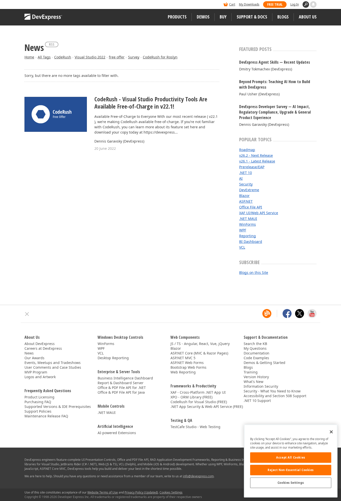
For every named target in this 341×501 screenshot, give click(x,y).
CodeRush (62, 57)
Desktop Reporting (113, 357)
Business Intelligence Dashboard (125, 378)
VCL (242, 247)
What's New (253, 381)
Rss (51, 44)
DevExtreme (249, 189)
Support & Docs (252, 17)
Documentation (256, 353)
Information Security (261, 386)
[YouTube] (312, 313)
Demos (203, 17)
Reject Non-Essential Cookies (291, 470)
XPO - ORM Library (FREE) (191, 397)
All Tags (44, 57)
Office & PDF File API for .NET (122, 387)
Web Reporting (183, 372)
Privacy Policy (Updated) (141, 492)
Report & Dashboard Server (121, 382)
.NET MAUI (248, 218)
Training (251, 372)
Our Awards (34, 357)
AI (241, 178)
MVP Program (35, 372)
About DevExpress (39, 343)
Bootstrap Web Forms (188, 367)
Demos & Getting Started (264, 362)
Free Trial (275, 4)
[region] (291, 461)
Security (246, 184)
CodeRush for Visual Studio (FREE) (198, 401)
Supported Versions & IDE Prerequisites (57, 406)
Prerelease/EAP (251, 167)
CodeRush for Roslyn (160, 57)
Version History (256, 376)
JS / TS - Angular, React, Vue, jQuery (200, 343)
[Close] (331, 431)
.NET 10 (245, 172)
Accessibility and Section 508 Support (275, 395)
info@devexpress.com (198, 476)
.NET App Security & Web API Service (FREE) (206, 406)
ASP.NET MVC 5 (182, 357)
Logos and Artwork (40, 376)
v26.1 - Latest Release (257, 161)
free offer (117, 57)
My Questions (255, 348)
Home (29, 57)
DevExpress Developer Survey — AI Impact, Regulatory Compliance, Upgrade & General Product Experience (275, 112)
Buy (223, 17)
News (29, 353)
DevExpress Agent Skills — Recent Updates (274, 62)
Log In (294, 4)
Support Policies (37, 411)
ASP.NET (246, 201)
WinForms (247, 224)
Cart (232, 4)
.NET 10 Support (257, 400)
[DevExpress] (39, 4)
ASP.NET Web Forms (187, 362)
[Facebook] (287, 313)
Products (177, 17)
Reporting (247, 235)
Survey (133, 57)
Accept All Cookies (290, 457)
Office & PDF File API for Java (121, 392)
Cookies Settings (291, 483)
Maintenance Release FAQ (46, 416)
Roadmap (247, 149)
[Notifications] (313, 4)
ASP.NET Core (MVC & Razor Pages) (199, 353)
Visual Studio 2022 (90, 57)
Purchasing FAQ (37, 401)
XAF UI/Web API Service (258, 212)
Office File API (250, 207)
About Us (308, 17)
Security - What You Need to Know (272, 391)
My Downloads (249, 4)
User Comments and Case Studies (52, 367)
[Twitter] (299, 313)
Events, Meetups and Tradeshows (52, 362)
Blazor (244, 195)
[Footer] (27, 314)
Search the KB (255, 343)
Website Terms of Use (102, 492)
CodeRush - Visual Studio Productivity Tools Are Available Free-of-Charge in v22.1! (150, 103)
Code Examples (256, 357)
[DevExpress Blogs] (266, 313)
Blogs (283, 17)
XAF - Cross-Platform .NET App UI (198, 392)
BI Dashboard (250, 241)
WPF (242, 230)
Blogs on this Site (253, 272)
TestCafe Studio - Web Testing (195, 426)
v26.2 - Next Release (256, 155)
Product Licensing (39, 397)
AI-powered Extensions (117, 432)
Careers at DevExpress (43, 348)
